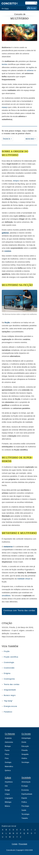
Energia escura (10, 706)
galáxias (5, 233)
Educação (25, 746)
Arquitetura (9, 782)
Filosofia (25, 750)
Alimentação (26, 782)
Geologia (8, 762)
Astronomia (9, 742)
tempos (16, 181)
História (24, 758)
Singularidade (10, 690)
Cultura (8, 777)
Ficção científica (11, 657)
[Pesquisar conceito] (35, 3)
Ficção (7, 651)
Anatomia (8, 738)
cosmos (7, 251)
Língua (7, 794)
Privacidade (23, 844)
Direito (24, 742)
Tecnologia (25, 814)
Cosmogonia (9, 679)
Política (24, 802)
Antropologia (26, 738)
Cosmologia (9, 662)
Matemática (9, 766)
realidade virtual (23, 579)
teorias (4, 64)
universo (30, 70)
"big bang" (8, 701)
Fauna (7, 750)
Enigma (7, 673)
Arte (6, 786)
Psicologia (25, 806)
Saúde (24, 810)
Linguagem (9, 798)
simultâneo (6, 596)
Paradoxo (8, 712)
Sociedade (26, 777)
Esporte (24, 798)
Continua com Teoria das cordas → (19, 611)
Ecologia (25, 786)
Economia (25, 790)
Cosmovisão (9, 668)
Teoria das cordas (11, 684)
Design (7, 790)
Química (8, 770)
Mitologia (8, 802)
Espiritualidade (27, 794)
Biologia (8, 746)
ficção (7, 323)
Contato (14, 844)
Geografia (25, 754)
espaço (5, 107)
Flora (6, 758)
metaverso (8, 547)
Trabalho (25, 818)
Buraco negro (10, 695)
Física (6, 8)
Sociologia (25, 762)
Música (7, 806)
